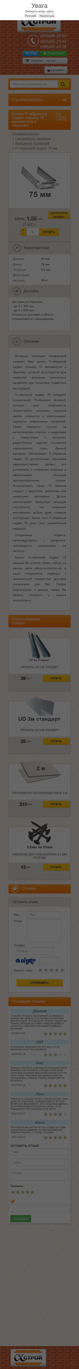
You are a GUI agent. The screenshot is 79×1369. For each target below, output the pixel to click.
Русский (30, 15)
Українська (46, 15)
